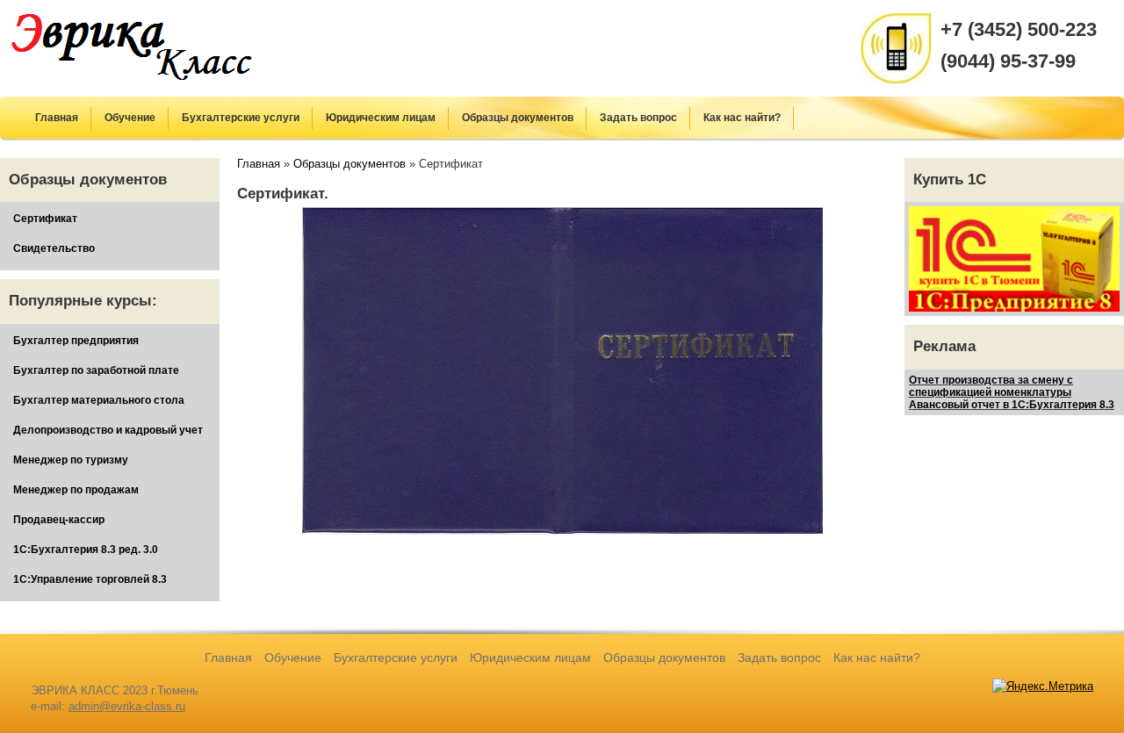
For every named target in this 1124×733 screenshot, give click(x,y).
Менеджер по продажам (76, 490)
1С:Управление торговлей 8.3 (90, 579)
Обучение (129, 117)
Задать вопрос (638, 117)
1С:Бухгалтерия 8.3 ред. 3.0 (85, 549)
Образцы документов (517, 117)
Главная (56, 117)
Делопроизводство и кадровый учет (108, 430)
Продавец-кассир (58, 520)
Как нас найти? (742, 117)
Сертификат (45, 218)
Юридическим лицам (381, 117)
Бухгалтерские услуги (240, 117)
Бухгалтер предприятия (76, 340)
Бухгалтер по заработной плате (96, 370)
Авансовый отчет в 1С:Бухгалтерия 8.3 (1011, 405)
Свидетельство (54, 248)
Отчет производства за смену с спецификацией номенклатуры (991, 386)
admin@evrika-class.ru (126, 706)
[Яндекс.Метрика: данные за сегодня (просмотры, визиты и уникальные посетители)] (1042, 686)
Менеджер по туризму (70, 460)
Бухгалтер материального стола (98, 400)
